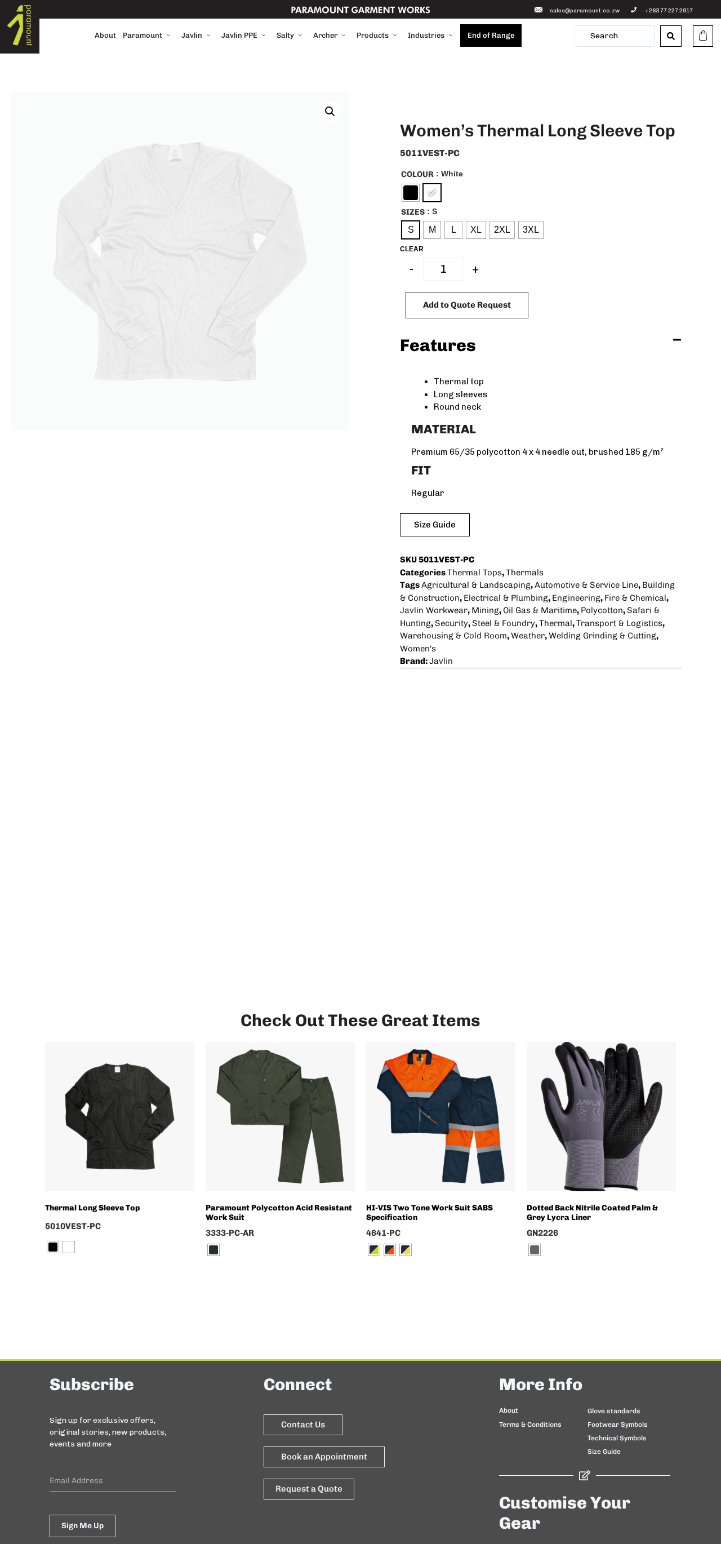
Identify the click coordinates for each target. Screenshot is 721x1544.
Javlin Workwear (434, 610)
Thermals (525, 572)
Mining (485, 610)
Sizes (413, 212)
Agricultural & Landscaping (476, 585)
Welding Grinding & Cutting (602, 636)
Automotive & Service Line (586, 585)
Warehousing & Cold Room (453, 636)
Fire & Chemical (635, 598)
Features (438, 345)
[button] (330, 111)
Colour (417, 174)
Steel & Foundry (503, 623)
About (105, 35)
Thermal (555, 623)
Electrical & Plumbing (506, 598)
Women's (418, 649)
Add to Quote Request (467, 305)
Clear (412, 249)
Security (451, 623)
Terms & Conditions (530, 1424)
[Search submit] (671, 36)
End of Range (491, 35)
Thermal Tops (474, 572)
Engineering (576, 598)
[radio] (410, 192)
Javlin (441, 661)
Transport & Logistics (619, 623)
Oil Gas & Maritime (540, 610)
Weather (528, 636)
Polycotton (602, 610)
